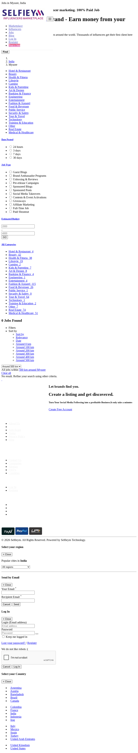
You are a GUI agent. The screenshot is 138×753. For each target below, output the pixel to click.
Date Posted (7, 139)
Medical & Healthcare (21, 132)
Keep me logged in (16, 636)
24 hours (18, 146)
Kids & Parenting (18, 87)
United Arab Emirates (22, 739)
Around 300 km (25, 353)
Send (16, 604)
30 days (17, 157)
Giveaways (19, 200)
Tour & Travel (17, 116)
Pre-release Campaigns (26, 182)
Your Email (8, 589)
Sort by (20, 334)
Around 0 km (23, 343)
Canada (14, 700)
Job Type (6, 164)
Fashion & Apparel (19, 103)
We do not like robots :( (14, 649)
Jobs (11, 32)
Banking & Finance (20, 93)
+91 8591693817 (29, 453)
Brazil (13, 697)
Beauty (13, 74)
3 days (16, 150)
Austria (14, 691)
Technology (15, 119)
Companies (15, 463)
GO (4, 237)
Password (6, 629)
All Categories (8, 244)
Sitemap (13, 466)
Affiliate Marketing (23, 204)
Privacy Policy (17, 436)
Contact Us (15, 460)
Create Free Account (60, 409)
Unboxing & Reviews (25, 179)
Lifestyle (14, 80)
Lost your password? (13, 642)
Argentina (16, 687)
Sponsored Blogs (22, 186)
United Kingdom (20, 745)
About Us (14, 423)
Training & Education (21, 122)
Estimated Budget (10, 218)
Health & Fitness (18, 77)
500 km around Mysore (32, 369)
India (11, 61)
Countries (14, 473)
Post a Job (14, 45)
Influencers (15, 29)
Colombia (16, 706)
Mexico (14, 729)
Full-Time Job (21, 208)
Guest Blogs (20, 172)
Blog (11, 35)
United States (18, 748)
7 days (16, 154)
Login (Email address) (14, 622)
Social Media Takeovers (26, 193)
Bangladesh (17, 694)
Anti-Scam (15, 429)
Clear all (6, 373)
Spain (13, 732)
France (14, 710)
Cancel (6, 604)
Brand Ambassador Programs (29, 175)
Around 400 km (25, 356)
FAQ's (12, 469)
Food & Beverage (19, 106)
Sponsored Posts (22, 190)
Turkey (14, 735)
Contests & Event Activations (29, 197)
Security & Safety (19, 113)
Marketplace (16, 25)
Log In (12, 38)
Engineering (15, 96)
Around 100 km (25, 347)
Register (13, 42)
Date (18, 340)
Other (12, 125)
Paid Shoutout (21, 211)
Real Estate (15, 129)
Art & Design (16, 90)
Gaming (13, 83)
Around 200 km (25, 350)
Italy (12, 726)
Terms (12, 433)
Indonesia (15, 716)
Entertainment (16, 100)
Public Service (17, 109)
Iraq (12, 719)
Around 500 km (25, 360)
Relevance (22, 337)
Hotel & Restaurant (20, 70)
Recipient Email (11, 596)
